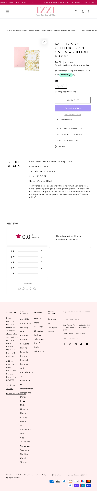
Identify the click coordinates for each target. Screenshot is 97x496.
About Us (24, 319)
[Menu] (7, 11)
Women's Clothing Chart (24, 454)
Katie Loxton (42, 166)
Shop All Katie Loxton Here (42, 171)
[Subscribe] (89, 319)
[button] (76, 11)
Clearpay (52, 327)
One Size (61, 86)
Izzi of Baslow (18, 475)
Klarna (51, 331)
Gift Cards (39, 351)
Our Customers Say (25, 429)
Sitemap (24, 462)
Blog (22, 437)
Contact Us (25, 323)
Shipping (68, 65)
